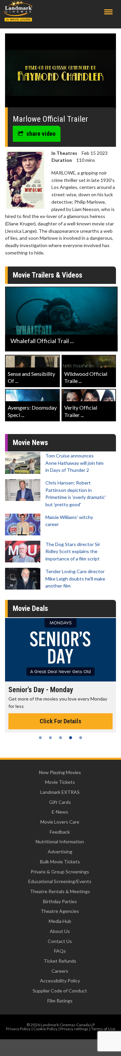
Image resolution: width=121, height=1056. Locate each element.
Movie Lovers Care (59, 822)
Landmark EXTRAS (60, 792)
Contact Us (60, 941)
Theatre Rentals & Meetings (60, 891)
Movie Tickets (60, 782)
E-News (60, 812)
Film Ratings (60, 1001)
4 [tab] (70, 737)
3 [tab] (60, 737)
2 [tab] (50, 737)
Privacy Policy (18, 1028)
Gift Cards (60, 802)
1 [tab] (40, 737)
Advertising (60, 851)
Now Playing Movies (60, 772)
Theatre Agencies (60, 911)
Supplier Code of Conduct (60, 990)
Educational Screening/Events (59, 881)
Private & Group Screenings (60, 871)
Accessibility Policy (60, 980)
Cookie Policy (45, 1028)
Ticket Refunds (60, 961)
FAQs (60, 951)
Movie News (30, 442)
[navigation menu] (108, 12)
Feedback (60, 832)
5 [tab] (80, 737)
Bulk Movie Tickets (60, 861)
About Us (60, 931)
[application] (60, 73)
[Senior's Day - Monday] (60, 649)
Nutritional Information (60, 841)
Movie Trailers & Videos (47, 275)
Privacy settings (74, 1028)
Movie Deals (30, 608)
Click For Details (60, 721)
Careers (59, 971)
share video (40, 133)
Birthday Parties (60, 901)
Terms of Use (103, 1028)
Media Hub (60, 921)
